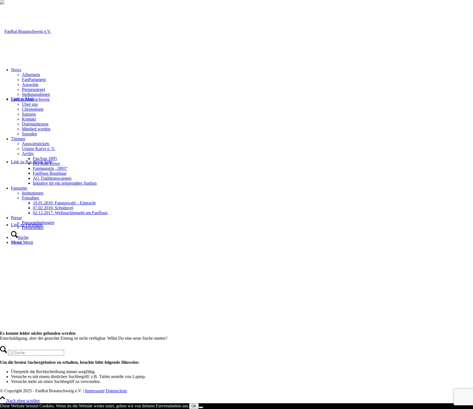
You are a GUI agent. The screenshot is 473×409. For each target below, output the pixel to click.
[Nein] (201, 407)
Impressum (94, 390)
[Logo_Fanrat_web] (25, 31)
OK (194, 406)
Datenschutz (116, 390)
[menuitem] (242, 82)
